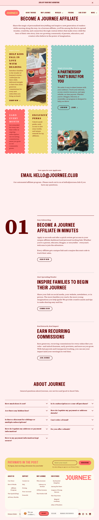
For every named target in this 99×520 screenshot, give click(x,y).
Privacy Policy (12, 514)
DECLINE (53, 513)
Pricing (24, 488)
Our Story (11, 481)
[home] (12, 13)
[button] (59, 13)
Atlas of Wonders (56, 505)
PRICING (71, 13)
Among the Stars (56, 486)
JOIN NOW (63, 107)
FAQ (23, 484)
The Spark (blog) (13, 494)
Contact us (25, 481)
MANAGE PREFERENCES (67, 513)
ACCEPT (44, 513)
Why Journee (41, 481)
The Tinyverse (56, 496)
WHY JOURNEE (45, 13)
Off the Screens (42, 490)
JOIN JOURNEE (45, 358)
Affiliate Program (13, 489)
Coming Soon (45, 308)
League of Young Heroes (56, 491)
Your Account (26, 492)
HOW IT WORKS (31, 13)
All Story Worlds (13, 497)
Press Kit (25, 495)
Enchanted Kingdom (56, 482)
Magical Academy (57, 500)
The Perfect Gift (42, 494)
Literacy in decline (42, 485)
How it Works (12, 484)
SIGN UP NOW (44, 259)
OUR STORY (82, 13)
